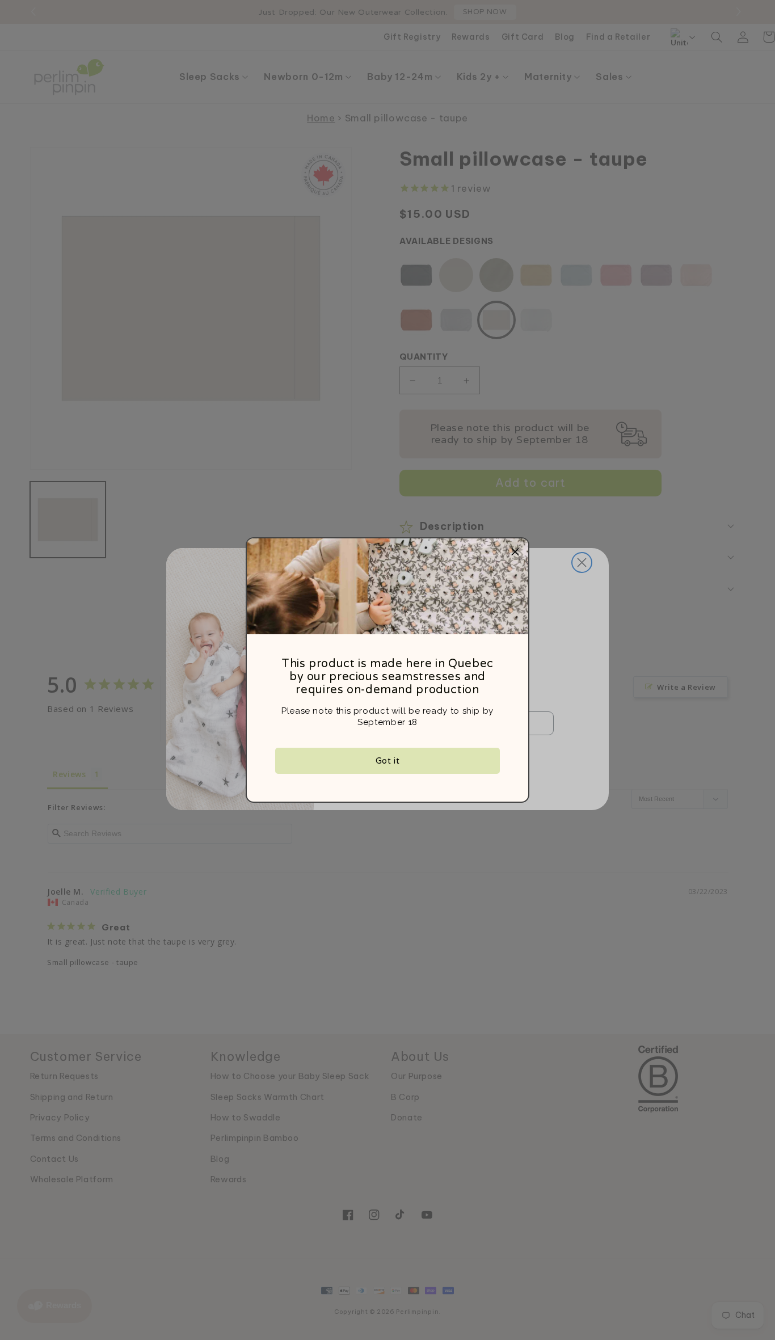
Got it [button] (388, 761)
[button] (515, 551)
